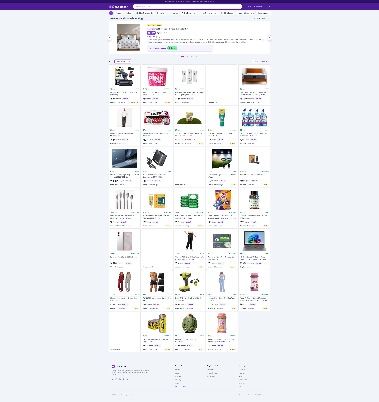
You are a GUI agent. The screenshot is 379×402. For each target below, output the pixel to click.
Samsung (113, 185)
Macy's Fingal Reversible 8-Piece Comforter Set (167, 29)
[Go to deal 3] (192, 56)
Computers (173, 13)
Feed (265, 61)
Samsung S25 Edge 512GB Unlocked (123, 257)
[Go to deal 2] (187, 56)
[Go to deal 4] (196, 56)
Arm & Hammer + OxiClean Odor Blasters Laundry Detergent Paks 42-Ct (221, 218)
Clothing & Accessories (144, 13)
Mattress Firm (245, 102)
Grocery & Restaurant (245, 13)
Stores (268, 6)
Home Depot (179, 308)
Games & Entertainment (208, 13)
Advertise (242, 383)
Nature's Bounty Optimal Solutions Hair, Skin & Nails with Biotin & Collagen (221, 341)
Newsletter (210, 370)
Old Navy (113, 143)
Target (177, 373)
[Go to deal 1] (182, 56)
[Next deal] (269, 37)
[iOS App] (116, 379)
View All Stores (180, 386)
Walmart (129, 13)
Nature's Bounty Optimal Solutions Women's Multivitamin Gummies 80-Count (253, 300)
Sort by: (111, 61)
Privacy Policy (243, 380)
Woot (177, 102)
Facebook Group (212, 373)
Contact (241, 373)
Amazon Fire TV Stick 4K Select (251, 175)
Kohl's (177, 383)
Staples (242, 267)
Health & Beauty (227, 13)
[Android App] (120, 379)
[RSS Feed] (127, 379)
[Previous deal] (109, 37)
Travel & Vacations (264, 13)
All (111, 13)
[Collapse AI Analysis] (209, 48)
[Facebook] (113, 379)
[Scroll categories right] (271, 13)
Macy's (149, 36)
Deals (249, 6)
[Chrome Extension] (123, 379)
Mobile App (211, 376)
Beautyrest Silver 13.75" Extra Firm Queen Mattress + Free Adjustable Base (253, 94)
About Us (242, 370)
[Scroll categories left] (108, 13)
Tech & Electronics (188, 13)
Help (240, 376)
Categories (258, 6)
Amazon (119, 13)
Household (161, 13)
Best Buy (178, 380)
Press (240, 386)
